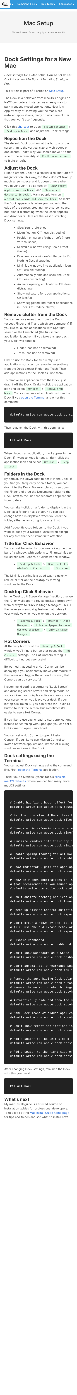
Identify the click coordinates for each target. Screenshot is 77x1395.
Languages (65, 4)
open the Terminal (33, 397)
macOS (7, 4)
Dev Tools (47, 4)
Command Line (26, 4)
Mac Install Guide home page (49, 1112)
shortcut (23, 126)
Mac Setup (56, 91)
